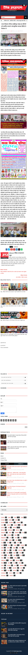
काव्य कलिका (3, 522)
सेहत (7, 567)
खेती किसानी (17, 532)
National (3, 575)
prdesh (11, 575)
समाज (15, 565)
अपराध (15, 517)
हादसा (8, 570)
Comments (20, 464)
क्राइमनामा (15, 525)
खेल (23, 532)
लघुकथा (11, 560)
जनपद (22, 537)
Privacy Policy (4, 460)
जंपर (10, 537)
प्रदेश (2, 545)
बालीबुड (14, 547)
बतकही (2, 547)
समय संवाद (8, 565)
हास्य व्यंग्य (14, 570)
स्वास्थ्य (2, 570)
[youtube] (17, 1)
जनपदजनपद (3, 540)
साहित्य (2, 567)
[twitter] (10, 1)
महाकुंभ (8, 552)
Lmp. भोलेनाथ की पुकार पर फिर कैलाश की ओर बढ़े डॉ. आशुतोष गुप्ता (13, 320)
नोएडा (2, 542)
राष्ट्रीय (15, 555)
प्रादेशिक (15, 545)
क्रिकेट (23, 525)
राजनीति (2, 555)
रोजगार (2, 557)
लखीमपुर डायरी (3, 560)
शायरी (9, 562)
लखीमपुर (15, 557)
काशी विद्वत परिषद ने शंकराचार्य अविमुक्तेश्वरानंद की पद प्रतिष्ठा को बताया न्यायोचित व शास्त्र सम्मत (17, 641)
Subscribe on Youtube (7, 383)
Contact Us (3, 458)
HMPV (17, 573)
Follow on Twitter (6, 377)
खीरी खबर (21, 31)
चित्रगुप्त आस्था (3, 537)
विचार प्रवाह (17, 560)
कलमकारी (10, 520)
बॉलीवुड (2, 550)
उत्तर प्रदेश (2, 520)
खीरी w (10, 532)
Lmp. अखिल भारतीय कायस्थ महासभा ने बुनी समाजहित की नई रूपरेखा (13, 291)
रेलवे (21, 555)
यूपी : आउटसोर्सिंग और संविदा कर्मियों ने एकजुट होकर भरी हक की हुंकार (17, 623)
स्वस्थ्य (21, 567)
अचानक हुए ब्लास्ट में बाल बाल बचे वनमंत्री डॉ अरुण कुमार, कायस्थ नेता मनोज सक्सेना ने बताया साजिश (16, 441)
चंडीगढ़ (16, 535)
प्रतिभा (18, 542)
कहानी (16, 520)
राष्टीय (9, 555)
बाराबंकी (8, 547)
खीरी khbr (3, 532)
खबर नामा (2, 527)
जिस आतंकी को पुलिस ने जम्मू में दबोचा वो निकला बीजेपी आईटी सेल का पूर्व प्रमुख (16, 435)
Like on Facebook (6, 380)
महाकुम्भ (14, 552)
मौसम (20, 552)
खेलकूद (2, 535)
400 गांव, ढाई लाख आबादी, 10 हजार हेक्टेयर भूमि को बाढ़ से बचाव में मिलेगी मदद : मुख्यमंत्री (17, 447)
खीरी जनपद (17, 530)
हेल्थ (20, 570)
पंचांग (8, 542)
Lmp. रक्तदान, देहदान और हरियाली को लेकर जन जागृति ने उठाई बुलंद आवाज (13, 306)
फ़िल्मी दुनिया (22, 545)
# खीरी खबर (16, 247)
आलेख (22, 517)
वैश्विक (2, 562)
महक (2, 552)
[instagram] (15, 1)
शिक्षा (14, 562)
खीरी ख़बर (2, 530)
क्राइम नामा (8, 525)
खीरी (8, 527)
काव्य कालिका (11, 522)
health (10, 573)
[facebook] (12, 1)
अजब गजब (2, 517)
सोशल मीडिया (14, 567)
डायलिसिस (10, 540)
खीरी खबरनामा (10, 530)
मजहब (14, 550)
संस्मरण (2, 565)
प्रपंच (9, 545)
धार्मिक (16, 540)
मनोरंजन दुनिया (20, 550)
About (2, 456)
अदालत (9, 517)
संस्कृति (20, 562)
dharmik (3, 573)
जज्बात (16, 537)
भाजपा (8, 550)
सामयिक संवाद (22, 565)
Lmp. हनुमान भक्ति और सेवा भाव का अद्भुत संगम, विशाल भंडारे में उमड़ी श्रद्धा (16, 629)
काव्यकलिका (18, 522)
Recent (7, 464)
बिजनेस (20, 547)
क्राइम (2, 525)
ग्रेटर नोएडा (9, 535)
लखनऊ (8, 557)
